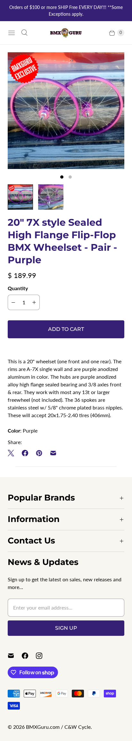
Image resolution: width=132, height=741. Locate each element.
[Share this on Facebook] (25, 453)
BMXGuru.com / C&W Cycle (58, 727)
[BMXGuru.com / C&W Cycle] (66, 32)
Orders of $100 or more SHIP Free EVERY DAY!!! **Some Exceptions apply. (66, 10)
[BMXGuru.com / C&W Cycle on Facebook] (29, 656)
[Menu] (11, 32)
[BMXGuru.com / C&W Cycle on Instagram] (43, 656)
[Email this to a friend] (53, 453)
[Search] (24, 32)
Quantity (18, 288)
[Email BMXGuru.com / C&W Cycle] (15, 656)
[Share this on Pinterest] (39, 453)
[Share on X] (13, 453)
